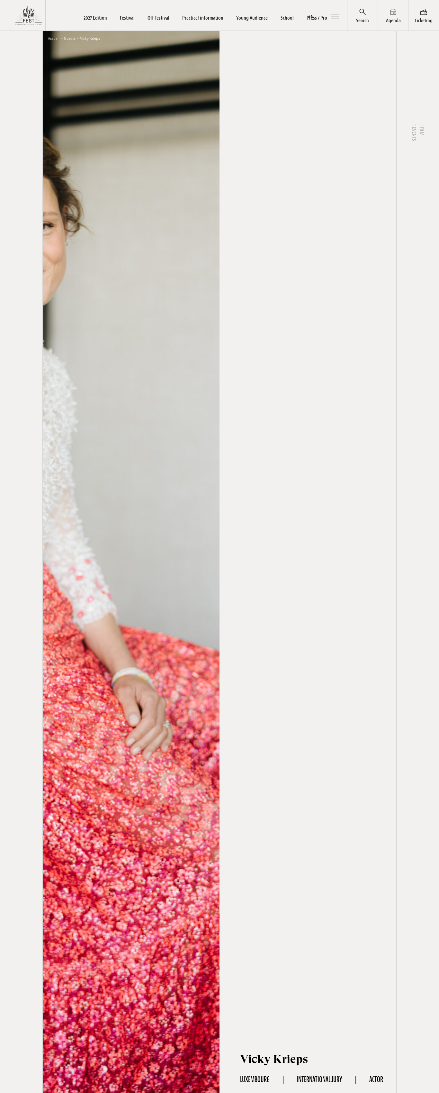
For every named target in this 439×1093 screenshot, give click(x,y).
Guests (70, 38)
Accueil (53, 38)
